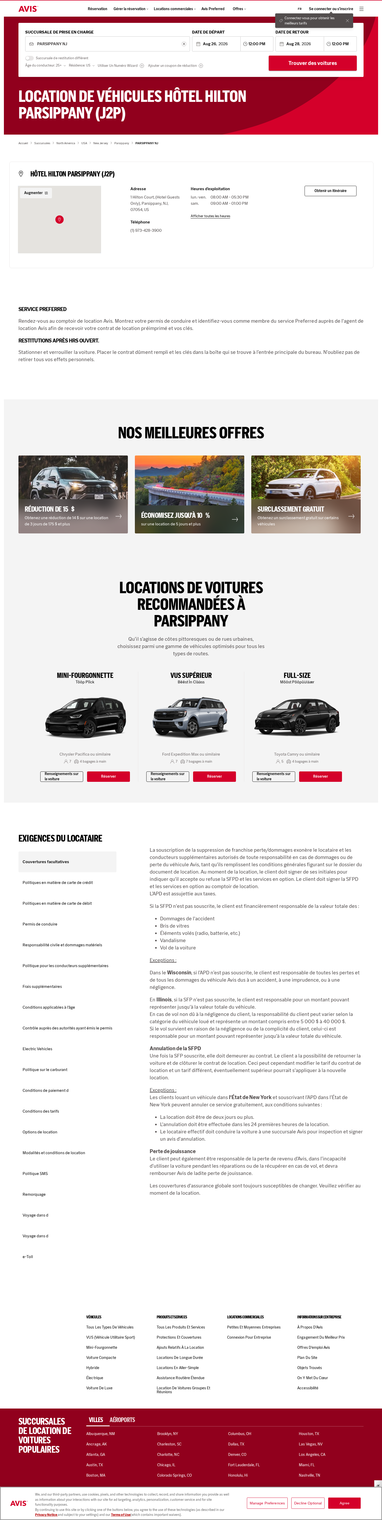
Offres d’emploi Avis (313, 1347)
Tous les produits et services (181, 1327)
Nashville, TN (309, 1475)
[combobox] (107, 44)
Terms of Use (120, 1515)
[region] (191, 1503)
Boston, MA (95, 1475)
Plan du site (307, 1357)
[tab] (98, 1420)
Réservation (97, 9)
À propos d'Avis (310, 1327)
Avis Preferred (213, 9)
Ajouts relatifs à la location (180, 1347)
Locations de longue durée (180, 1357)
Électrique (94, 1378)
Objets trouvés (309, 1367)
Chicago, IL (166, 1465)
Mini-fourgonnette (101, 1347)
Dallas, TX (236, 1444)
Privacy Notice (46, 1515)
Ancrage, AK (96, 1444)
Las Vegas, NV (310, 1444)
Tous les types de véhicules (110, 1327)
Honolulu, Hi (238, 1475)
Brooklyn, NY (167, 1433)
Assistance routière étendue (181, 1378)
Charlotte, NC (168, 1454)
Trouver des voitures (312, 63)
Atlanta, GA (95, 1454)
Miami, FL (306, 1465)
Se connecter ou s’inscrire (331, 9)
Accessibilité (307, 1388)
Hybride (92, 1367)
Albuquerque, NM (100, 1433)
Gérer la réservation (130, 9)
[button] (59, 219)
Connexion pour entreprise (249, 1337)
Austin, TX (94, 1465)
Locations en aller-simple (178, 1367)
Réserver (108, 776)
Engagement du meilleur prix (321, 1337)
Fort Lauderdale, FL (244, 1465)
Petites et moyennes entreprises (254, 1327)
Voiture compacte (101, 1357)
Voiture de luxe (99, 1388)
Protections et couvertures (179, 1337)
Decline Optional (308, 1503)
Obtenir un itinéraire (330, 191)
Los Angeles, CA (312, 1454)
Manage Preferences (267, 1503)
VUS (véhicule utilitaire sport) (110, 1337)
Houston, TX (309, 1433)
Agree (345, 1503)
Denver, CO (237, 1454)
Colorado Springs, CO (174, 1475)
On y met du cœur (312, 1378)
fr (300, 9)
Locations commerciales (173, 9)
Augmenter (33, 193)
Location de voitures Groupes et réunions (183, 1390)
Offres (238, 9)
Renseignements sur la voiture (61, 776)
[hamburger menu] (361, 9)
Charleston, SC (169, 1444)
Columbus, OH (240, 1433)
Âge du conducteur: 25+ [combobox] (43, 65)
